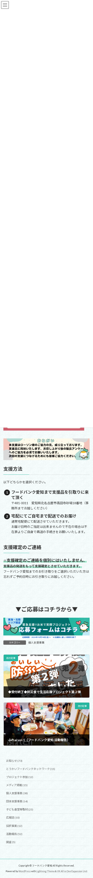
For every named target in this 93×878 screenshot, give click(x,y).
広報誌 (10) (13, 817)
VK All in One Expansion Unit (72, 871)
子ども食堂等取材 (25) (19, 809)
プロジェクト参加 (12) (19, 777)
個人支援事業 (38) (17, 793)
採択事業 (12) (14, 826)
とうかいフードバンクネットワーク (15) (30, 769)
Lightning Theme (45, 871)
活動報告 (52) (14, 834)
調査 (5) (10, 842)
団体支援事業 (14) (17, 801)
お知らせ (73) (14, 760)
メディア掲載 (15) (17, 785)
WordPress (25, 871)
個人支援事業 (36, 642)
